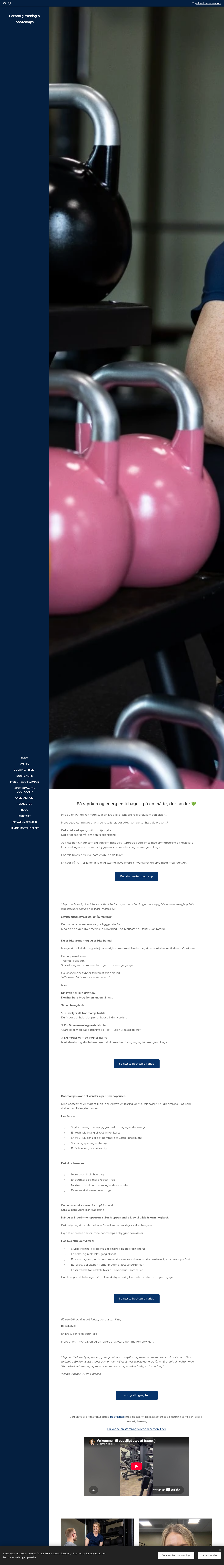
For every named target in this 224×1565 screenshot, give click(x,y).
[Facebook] (4, 3)
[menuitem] (24, 758)
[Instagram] (9, 3)
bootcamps (117, 1417)
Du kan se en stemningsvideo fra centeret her (136, 1429)
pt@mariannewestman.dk (208, 3)
